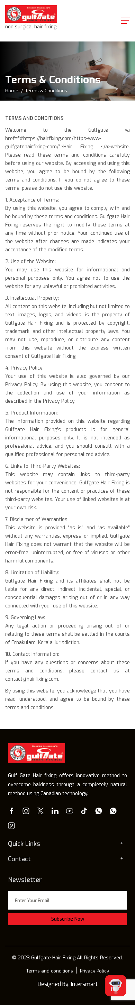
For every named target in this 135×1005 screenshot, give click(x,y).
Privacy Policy (94, 971)
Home (11, 91)
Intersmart (84, 984)
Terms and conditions (49, 971)
